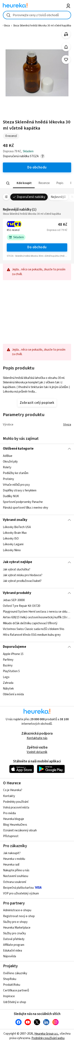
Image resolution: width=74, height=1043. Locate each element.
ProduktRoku (11, 985)
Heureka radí (11, 864)
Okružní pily (10, 462)
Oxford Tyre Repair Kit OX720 (21, 606)
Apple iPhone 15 (13, 654)
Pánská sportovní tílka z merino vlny (25, 508)
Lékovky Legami (13, 544)
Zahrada (8, 683)
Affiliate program (13, 945)
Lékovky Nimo (12, 550)
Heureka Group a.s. (46, 1034)
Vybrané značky (15, 519)
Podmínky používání (15, 802)
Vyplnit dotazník (37, 752)
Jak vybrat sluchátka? (16, 569)
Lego (6, 677)
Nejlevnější (58, 197)
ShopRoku (9, 979)
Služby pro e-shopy (15, 922)
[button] (24, 183)
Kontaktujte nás (37, 738)
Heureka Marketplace (16, 928)
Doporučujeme (14, 646)
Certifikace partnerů (16, 990)
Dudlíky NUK (11, 496)
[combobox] (37, 15)
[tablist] (37, 183)
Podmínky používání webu (48, 1038)
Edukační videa (12, 950)
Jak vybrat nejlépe (17, 562)
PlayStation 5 (11, 671)
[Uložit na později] (66, 59)
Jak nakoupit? (12, 853)
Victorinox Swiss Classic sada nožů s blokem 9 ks (33, 629)
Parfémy (8, 660)
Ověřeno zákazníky (15, 973)
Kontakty (9, 796)
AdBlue (7, 456)
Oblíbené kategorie (18, 448)
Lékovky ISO (11, 538)
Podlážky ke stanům (15, 473)
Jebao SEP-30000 (14, 600)
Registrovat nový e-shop (19, 916)
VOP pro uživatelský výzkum (21, 893)
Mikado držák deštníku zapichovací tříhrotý (30, 623)
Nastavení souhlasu (15, 876)
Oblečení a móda (13, 694)
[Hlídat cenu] (66, 47)
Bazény (8, 666)
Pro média (9, 813)
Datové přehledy (13, 939)
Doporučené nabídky (31, 197)
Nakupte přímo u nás (16, 870)
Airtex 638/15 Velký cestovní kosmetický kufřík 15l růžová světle (37, 617)
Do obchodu (37, 247)
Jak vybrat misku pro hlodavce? (22, 575)
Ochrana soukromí (14, 882)
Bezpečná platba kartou (18, 888)
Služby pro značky (14, 933)
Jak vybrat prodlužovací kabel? (22, 581)
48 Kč (62, 224)
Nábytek (8, 688)
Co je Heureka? (12, 790)
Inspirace (9, 996)
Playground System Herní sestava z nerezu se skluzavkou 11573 (37, 612)
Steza (67, 424)
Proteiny (8, 479)
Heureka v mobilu (14, 859)
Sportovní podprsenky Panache (23, 502)
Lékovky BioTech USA (17, 527)
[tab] (24, 183)
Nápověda (9, 956)
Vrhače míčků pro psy (16, 485)
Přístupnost (10, 836)
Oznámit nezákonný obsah (20, 830)
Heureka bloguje (13, 819)
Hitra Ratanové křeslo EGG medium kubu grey (32, 635)
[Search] (8, 183)
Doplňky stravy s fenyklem (19, 490)
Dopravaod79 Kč (57, 230)
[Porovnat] (66, 34)
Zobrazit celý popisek (37, 402)
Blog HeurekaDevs (15, 825)
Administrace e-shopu (17, 910)
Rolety (7, 467)
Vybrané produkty (17, 592)
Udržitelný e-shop (14, 1002)
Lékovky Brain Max (15, 533)
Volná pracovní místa (16, 807)
